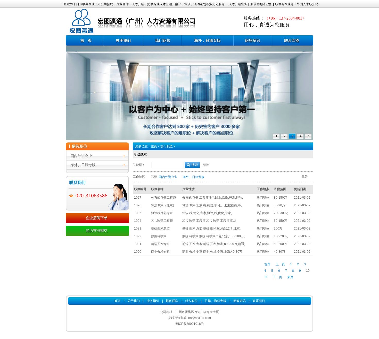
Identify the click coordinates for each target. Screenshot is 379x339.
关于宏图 (123, 40)
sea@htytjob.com (199, 318)
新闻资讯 (239, 301)
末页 (290, 277)
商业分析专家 (160, 251)
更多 (305, 176)
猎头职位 (191, 301)
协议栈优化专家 (162, 213)
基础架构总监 (160, 228)
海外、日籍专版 (83, 165)
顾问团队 (172, 301)
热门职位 (162, 40)
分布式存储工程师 (163, 197)
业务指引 (153, 301)
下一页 (277, 277)
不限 (154, 177)
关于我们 (133, 301)
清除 (206, 165)
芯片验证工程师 (162, 221)
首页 (84, 40)
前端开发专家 (160, 244)
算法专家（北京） (163, 205)
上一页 (280, 264)
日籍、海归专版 (207, 40)
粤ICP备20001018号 (189, 324)
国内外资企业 (81, 156)
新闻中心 (252, 40)
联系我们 (292, 40)
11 (266, 277)
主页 (154, 146)
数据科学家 (159, 236)
